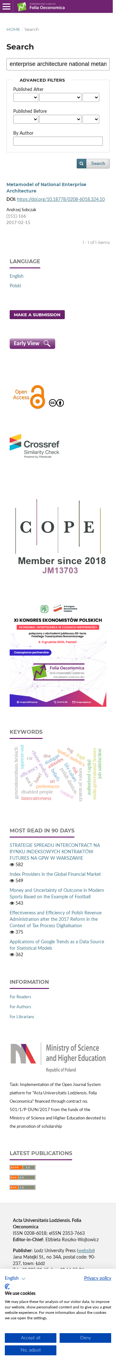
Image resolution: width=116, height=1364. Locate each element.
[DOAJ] (29, 408)
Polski (15, 286)
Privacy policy (97, 1278)
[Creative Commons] (56, 408)
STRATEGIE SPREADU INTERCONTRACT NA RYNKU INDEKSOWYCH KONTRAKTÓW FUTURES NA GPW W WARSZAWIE (55, 852)
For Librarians (22, 1017)
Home (13, 29)
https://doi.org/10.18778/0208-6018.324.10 (61, 199)
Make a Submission (37, 314)
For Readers (20, 997)
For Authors (20, 1007)
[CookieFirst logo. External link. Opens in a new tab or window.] (7, 1286)
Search (98, 163)
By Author (23, 133)
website (85, 1251)
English (17, 276)
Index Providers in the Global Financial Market (55, 874)
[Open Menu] (6, 6)
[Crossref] (34, 459)
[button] (15, 1279)
